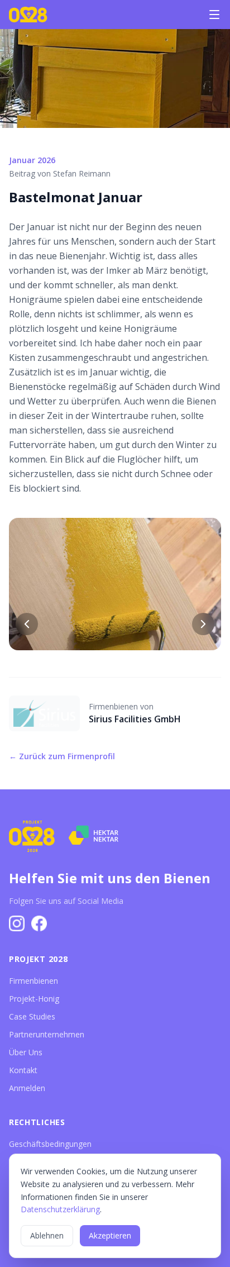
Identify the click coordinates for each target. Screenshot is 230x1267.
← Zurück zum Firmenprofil (62, 756)
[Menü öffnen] (214, 14)
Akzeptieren (110, 1235)
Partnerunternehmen (46, 1034)
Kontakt (23, 1070)
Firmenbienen (33, 980)
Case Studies (32, 1016)
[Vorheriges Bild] (27, 624)
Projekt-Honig (34, 998)
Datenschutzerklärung (60, 1209)
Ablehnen (47, 1235)
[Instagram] (17, 923)
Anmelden (27, 1088)
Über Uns (25, 1052)
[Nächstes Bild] (203, 624)
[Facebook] (39, 923)
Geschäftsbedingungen (50, 1144)
